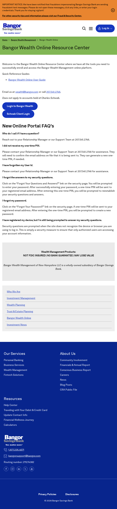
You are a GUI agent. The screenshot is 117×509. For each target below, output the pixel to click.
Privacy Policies (47, 494)
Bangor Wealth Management (23, 40)
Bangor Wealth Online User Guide (27, 79)
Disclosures (72, 494)
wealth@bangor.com (26, 91)
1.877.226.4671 (16, 449)
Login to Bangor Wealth (20, 106)
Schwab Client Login (18, 113)
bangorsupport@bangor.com (24, 455)
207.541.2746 (53, 91)
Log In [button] (105, 28)
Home (4, 40)
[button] (84, 28)
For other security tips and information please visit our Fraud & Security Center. (42, 15)
